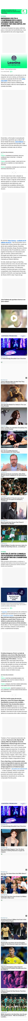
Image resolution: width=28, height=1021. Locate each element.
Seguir (24, 12)
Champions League (8, 615)
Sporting (4, 612)
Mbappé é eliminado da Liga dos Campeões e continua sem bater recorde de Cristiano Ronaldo (14, 689)
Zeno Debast (19, 141)
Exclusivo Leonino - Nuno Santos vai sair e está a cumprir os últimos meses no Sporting (13, 163)
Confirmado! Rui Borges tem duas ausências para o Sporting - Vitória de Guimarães (12, 157)
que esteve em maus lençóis (19, 768)
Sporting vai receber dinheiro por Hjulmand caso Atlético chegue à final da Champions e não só (12, 680)
